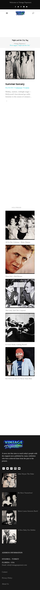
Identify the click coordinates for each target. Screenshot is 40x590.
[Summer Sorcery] (20, 65)
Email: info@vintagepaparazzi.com (14, 565)
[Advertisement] (20, 26)
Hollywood (19, 88)
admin (27, 88)
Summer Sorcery (14, 84)
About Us (5, 584)
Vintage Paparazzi (19, 43)
